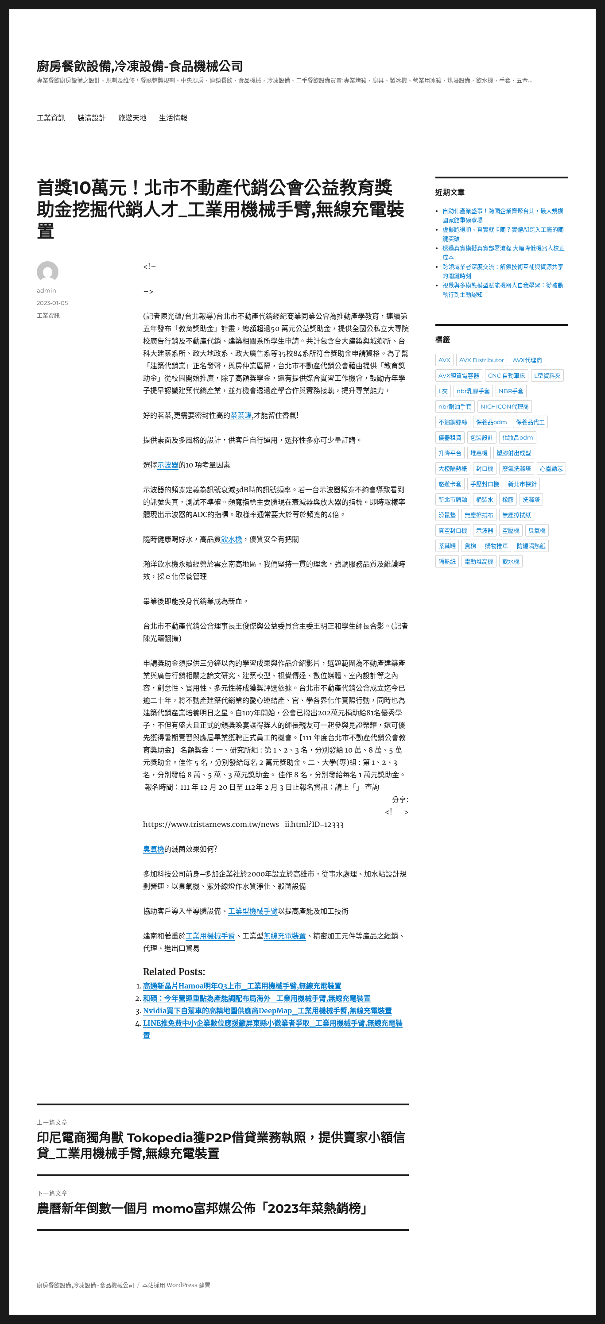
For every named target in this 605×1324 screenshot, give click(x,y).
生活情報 (173, 118)
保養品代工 (530, 421)
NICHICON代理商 (505, 406)
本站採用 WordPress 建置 (176, 1285)
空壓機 (511, 530)
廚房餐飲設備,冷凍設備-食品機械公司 (140, 66)
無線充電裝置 (285, 935)
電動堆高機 (479, 561)
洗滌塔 (531, 499)
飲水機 (231, 539)
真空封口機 (452, 530)
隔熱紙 (447, 561)
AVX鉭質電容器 (458, 375)
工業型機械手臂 (253, 911)
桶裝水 (484, 499)
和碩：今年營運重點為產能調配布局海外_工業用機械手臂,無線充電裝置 (257, 998)
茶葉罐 (241, 415)
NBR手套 (511, 390)
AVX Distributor (481, 359)
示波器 (167, 464)
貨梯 (470, 545)
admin (46, 290)
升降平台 (450, 452)
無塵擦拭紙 (516, 514)
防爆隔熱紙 (531, 545)
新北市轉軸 (452, 499)
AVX (444, 359)
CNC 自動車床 (506, 375)
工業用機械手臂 (210, 935)
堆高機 (479, 452)
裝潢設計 (92, 118)
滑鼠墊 (447, 514)
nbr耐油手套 (455, 406)
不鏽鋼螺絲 (452, 421)
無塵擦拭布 (479, 514)
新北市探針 (522, 483)
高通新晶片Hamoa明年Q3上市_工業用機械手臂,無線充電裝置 (242, 985)
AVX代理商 (527, 359)
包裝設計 (481, 437)
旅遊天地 (132, 118)
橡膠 (508, 499)
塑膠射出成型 (513, 452)
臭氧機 (153, 849)
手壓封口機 (484, 483)
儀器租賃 (450, 437)
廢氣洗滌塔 (516, 468)
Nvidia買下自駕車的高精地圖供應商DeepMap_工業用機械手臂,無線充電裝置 (267, 1010)
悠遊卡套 (450, 483)
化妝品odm (517, 437)
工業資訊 (51, 118)
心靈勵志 (551, 468)
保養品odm (491, 421)
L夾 (443, 390)
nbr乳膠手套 (473, 390)
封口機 (484, 468)
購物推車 (496, 545)
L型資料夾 (547, 375)
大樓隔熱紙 (452, 468)
